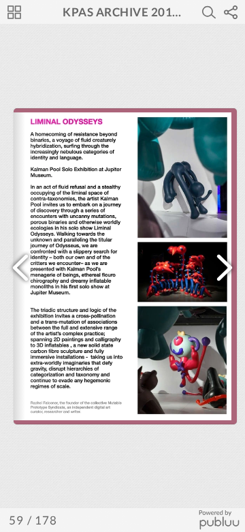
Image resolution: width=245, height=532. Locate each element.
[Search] (208, 12)
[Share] (230, 12)
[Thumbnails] (14, 12)
